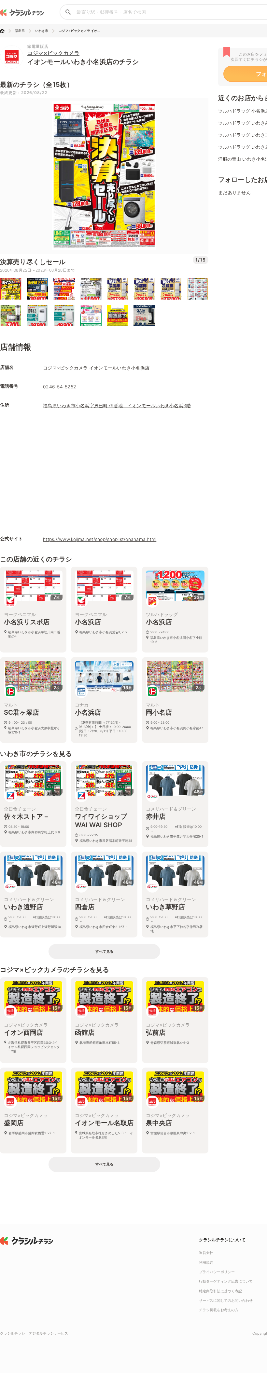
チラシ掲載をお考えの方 (218, 1310)
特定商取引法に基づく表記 (220, 1291)
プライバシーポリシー (217, 1272)
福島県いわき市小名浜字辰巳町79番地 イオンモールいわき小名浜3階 (117, 405)
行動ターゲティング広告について (226, 1281)
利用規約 (206, 1262)
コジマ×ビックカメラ (53, 53)
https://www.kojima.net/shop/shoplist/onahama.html (99, 539)
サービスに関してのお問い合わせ (226, 1300)
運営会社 (206, 1252)
